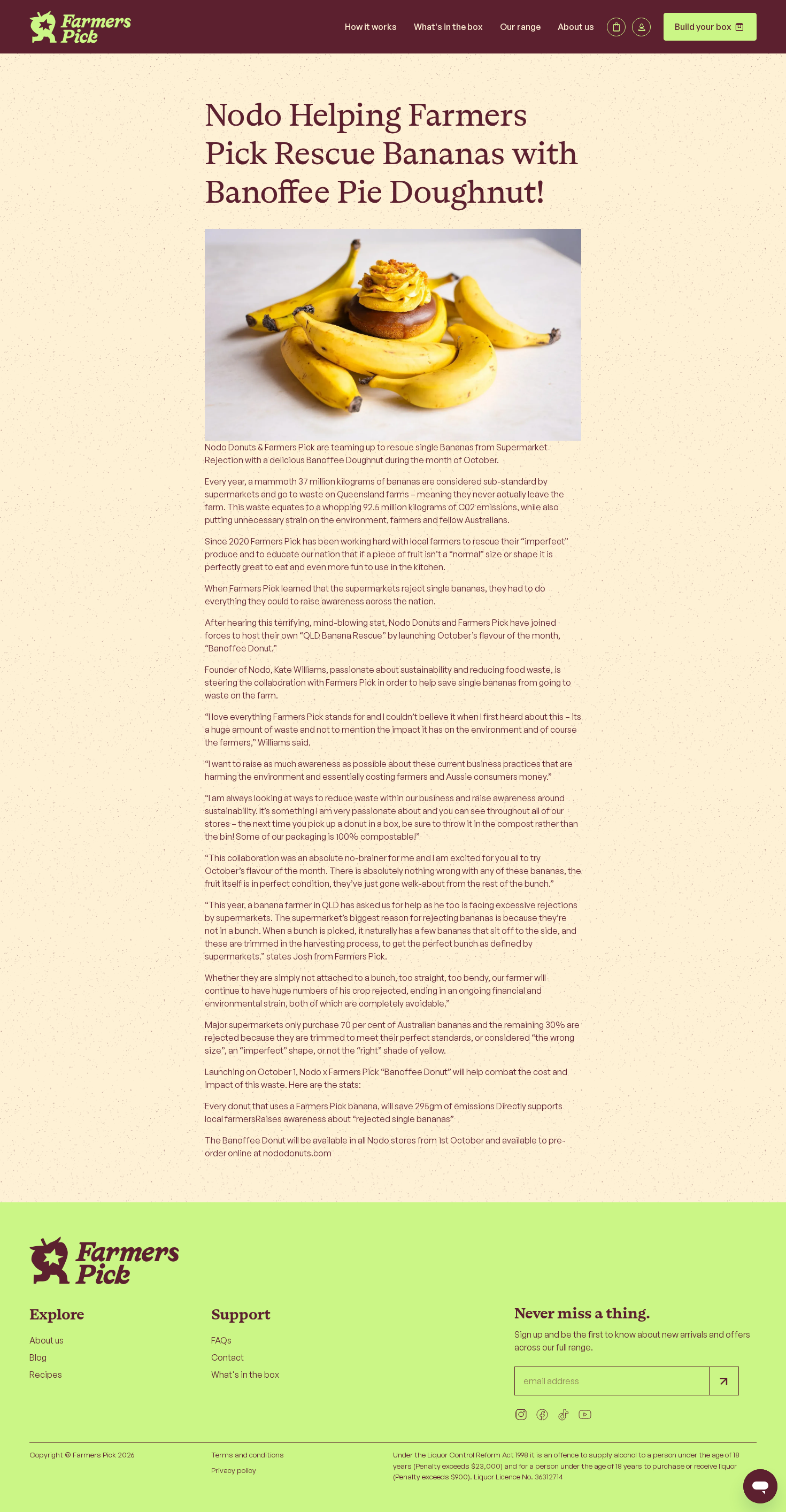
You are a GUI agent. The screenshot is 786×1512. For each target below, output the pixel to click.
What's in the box (448, 26)
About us (576, 26)
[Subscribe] (723, 1381)
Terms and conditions (247, 1454)
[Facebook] (542, 1414)
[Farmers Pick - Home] (80, 27)
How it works (371, 26)
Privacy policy (233, 1470)
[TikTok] (563, 1414)
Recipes (45, 1374)
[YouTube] (585, 1414)
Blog (38, 1357)
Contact (227, 1357)
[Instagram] (520, 1414)
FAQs (221, 1340)
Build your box (710, 27)
